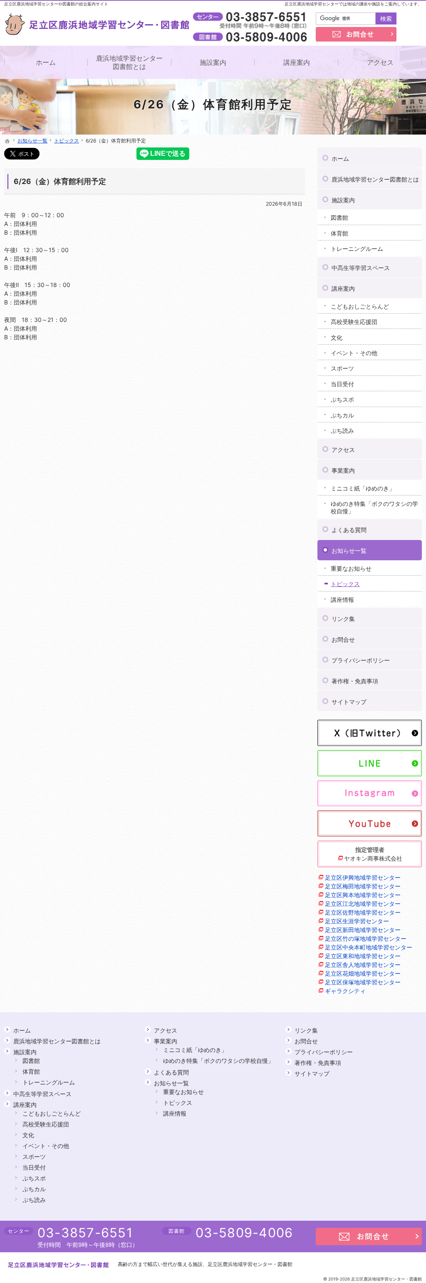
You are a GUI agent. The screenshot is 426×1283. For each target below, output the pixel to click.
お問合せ (343, 639)
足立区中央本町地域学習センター (368, 947)
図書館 (339, 217)
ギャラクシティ (345, 990)
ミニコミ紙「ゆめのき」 (363, 488)
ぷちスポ (342, 399)
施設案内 (343, 200)
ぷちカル (342, 415)
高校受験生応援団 (354, 321)
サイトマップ (349, 701)
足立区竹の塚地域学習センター (365, 938)
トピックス (345, 583)
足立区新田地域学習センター (363, 929)
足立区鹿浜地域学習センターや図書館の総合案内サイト (56, 3)
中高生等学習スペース (361, 267)
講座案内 (343, 288)
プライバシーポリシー (361, 660)
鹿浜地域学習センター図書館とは (375, 179)
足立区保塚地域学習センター (363, 982)
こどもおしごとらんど (360, 306)
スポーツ (342, 368)
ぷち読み (342, 430)
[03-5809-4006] (252, 37)
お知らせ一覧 (349, 550)
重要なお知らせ (351, 568)
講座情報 (342, 599)
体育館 (339, 233)
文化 (336, 337)
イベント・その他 (354, 352)
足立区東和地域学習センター (363, 955)
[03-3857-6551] (252, 17)
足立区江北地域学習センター (363, 903)
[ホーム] (7, 141)
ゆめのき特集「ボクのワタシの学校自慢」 (374, 507)
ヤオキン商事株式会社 (373, 858)
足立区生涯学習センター (357, 921)
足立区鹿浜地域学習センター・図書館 (250, 1264)
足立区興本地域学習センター (363, 894)
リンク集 (343, 618)
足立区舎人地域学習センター (363, 964)
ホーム (340, 158)
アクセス (343, 449)
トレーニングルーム (357, 248)
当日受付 (342, 384)
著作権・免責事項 (355, 680)
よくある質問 (349, 529)
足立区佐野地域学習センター (363, 912)
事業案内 (343, 470)
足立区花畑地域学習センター (363, 973)
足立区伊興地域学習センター (363, 877)
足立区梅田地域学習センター (363, 886)
